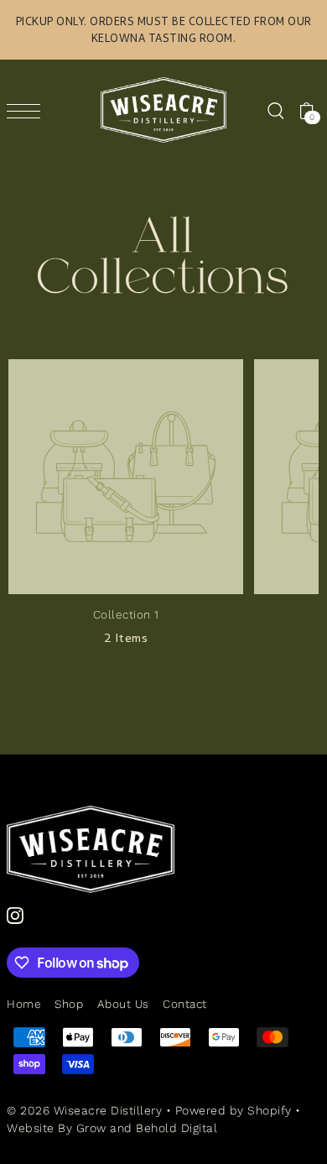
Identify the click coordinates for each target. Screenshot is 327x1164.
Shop (68, 1003)
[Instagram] (15, 915)
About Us (123, 1003)
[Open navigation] (28, 110)
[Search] (275, 110)
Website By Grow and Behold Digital (112, 1128)
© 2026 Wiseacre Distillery (84, 1110)
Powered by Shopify (233, 1110)
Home (24, 1003)
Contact (185, 1003)
